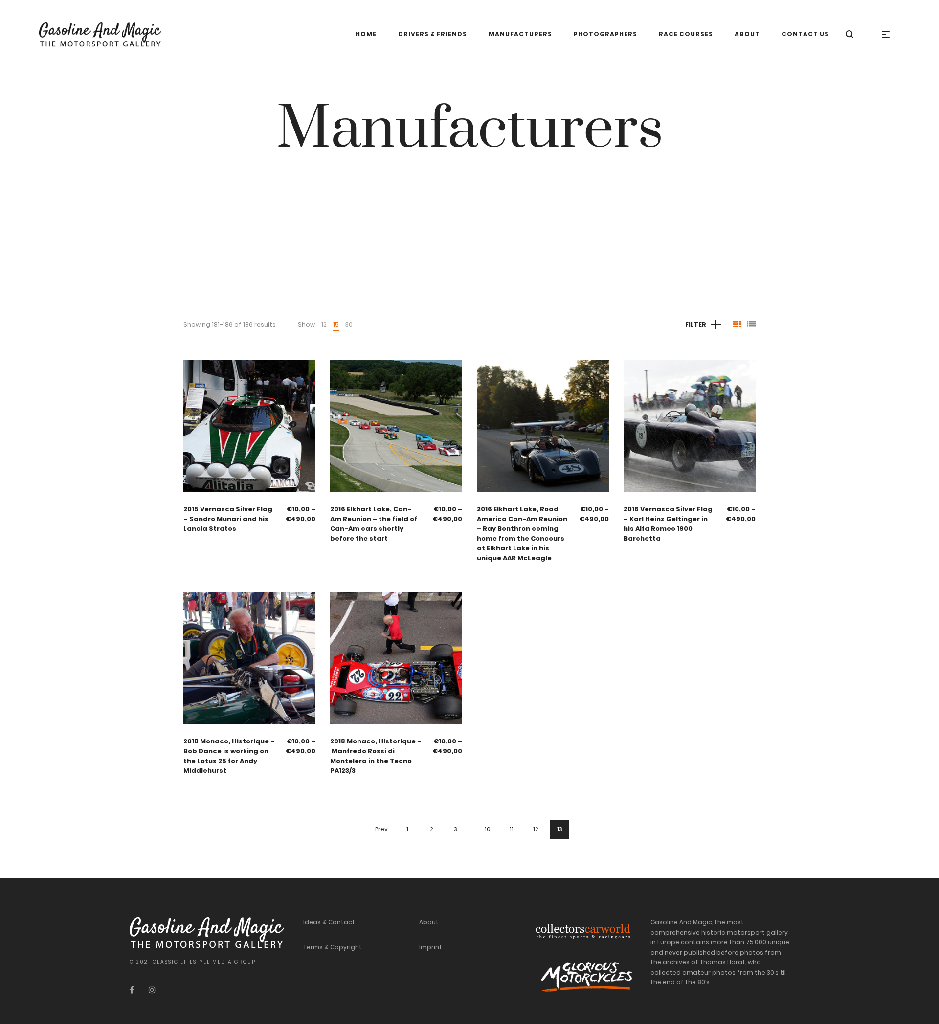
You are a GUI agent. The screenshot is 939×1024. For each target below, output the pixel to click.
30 (349, 324)
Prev (381, 829)
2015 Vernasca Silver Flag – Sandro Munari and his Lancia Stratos (227, 518)
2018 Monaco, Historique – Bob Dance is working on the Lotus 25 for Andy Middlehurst (229, 756)
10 (488, 829)
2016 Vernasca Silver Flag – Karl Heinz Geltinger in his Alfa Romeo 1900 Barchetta (668, 523)
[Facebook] (132, 990)
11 (512, 829)
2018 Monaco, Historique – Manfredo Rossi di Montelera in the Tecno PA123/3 (376, 756)
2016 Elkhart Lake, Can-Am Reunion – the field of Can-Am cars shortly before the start (373, 523)
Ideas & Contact (329, 922)
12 (324, 324)
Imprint (430, 947)
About (429, 922)
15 (336, 324)
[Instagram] (152, 990)
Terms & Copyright (332, 947)
